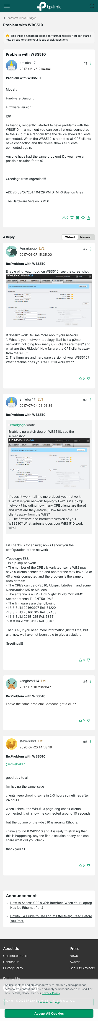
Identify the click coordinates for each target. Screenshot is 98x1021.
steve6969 (28, 741)
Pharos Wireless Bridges (21, 18)
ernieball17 (28, 63)
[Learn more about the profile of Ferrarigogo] (13, 251)
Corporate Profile (15, 956)
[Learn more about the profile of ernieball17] (13, 65)
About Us (11, 948)
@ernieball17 (15, 764)
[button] (6, 6)
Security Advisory (82, 968)
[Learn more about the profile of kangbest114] (13, 683)
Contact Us (11, 962)
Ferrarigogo (28, 248)
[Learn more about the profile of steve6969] (13, 744)
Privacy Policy (13, 968)
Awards (75, 962)
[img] (77, 218)
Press (74, 948)
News (74, 956)
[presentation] (11, 65)
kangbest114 (29, 681)
